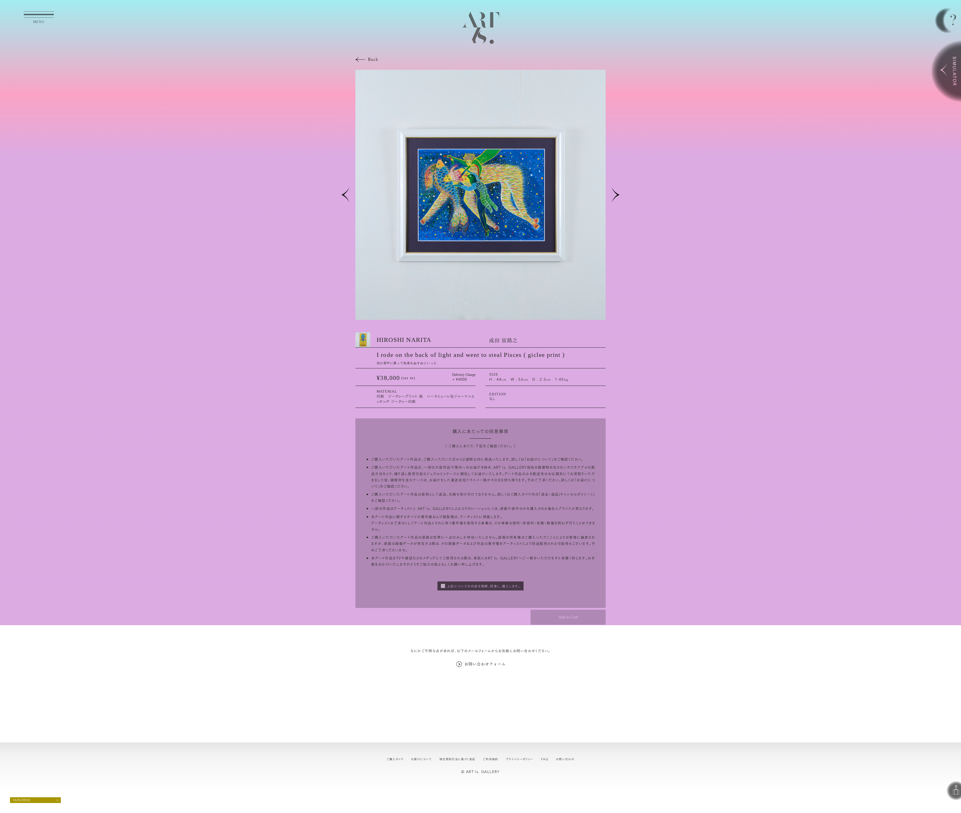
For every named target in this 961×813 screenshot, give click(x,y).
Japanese (22, 800)
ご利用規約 (490, 759)
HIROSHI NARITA (404, 339)
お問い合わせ (565, 759)
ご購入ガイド (395, 759)
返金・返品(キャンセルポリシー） (567, 494)
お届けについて (539, 459)
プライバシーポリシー (520, 759)
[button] (345, 195)
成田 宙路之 (503, 340)
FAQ (544, 759)
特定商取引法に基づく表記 (457, 759)
